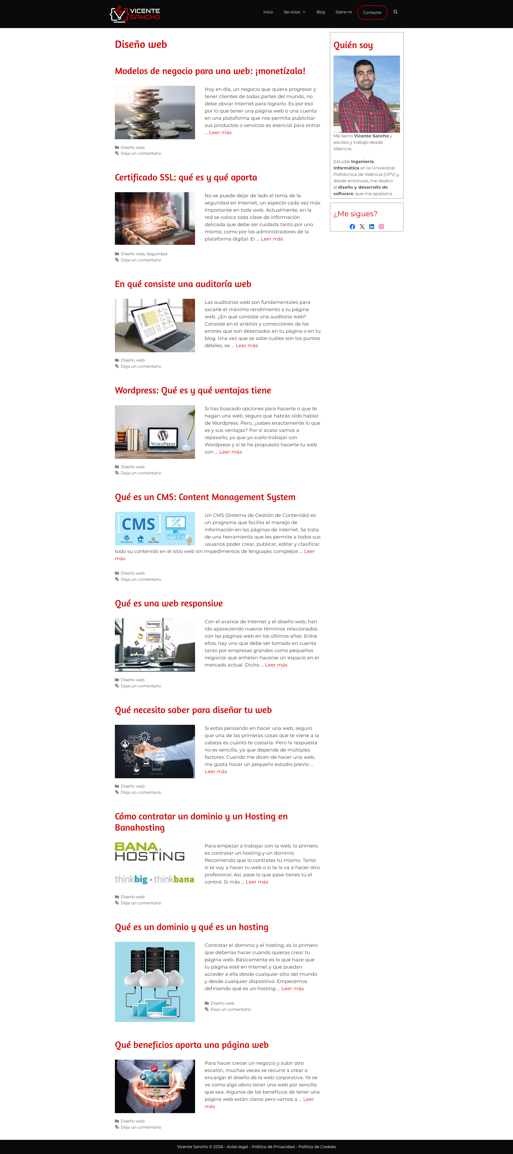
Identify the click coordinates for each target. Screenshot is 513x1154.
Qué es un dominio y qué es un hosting (192, 926)
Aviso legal (237, 1146)
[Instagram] (381, 226)
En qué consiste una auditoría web (183, 283)
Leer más (220, 132)
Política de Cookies (317, 1146)
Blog (321, 11)
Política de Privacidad (273, 1146)
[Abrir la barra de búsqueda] (395, 12)
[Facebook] (352, 226)
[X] (362, 226)
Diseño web (133, 147)
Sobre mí (344, 11)
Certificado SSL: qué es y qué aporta (186, 177)
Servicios (292, 11)
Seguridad (156, 253)
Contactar (372, 12)
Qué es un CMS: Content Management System (205, 496)
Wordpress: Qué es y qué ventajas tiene (193, 390)
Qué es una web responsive (169, 603)
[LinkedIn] (371, 226)
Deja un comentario (141, 153)
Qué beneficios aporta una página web (192, 1044)
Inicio (268, 11)
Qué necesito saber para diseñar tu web (193, 709)
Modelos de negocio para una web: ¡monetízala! (210, 70)
